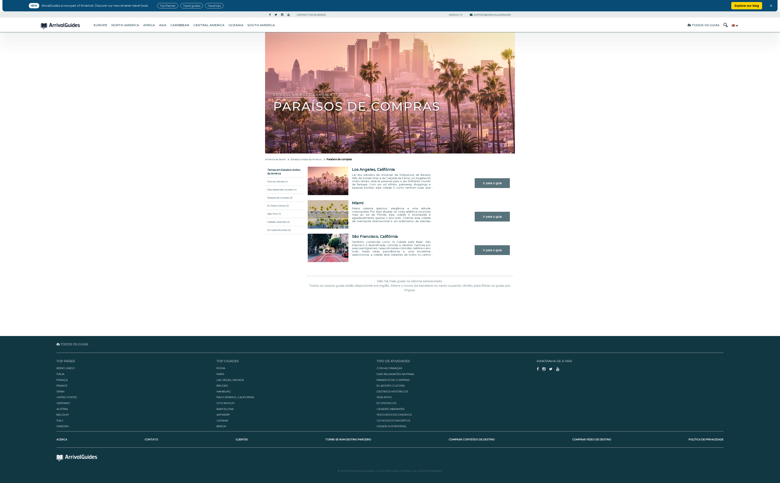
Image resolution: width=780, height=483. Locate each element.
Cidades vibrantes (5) (278, 221)
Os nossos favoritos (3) (279, 230)
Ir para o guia (492, 183)
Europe (100, 25)
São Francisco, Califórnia (375, 236)
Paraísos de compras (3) (279, 197)
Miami (357, 203)
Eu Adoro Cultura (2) (278, 205)
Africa (149, 25)
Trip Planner (168, 5)
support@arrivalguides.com (492, 14)
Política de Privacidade (706, 439)
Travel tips (214, 5)
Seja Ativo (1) (274, 213)
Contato (151, 439)
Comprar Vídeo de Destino (591, 439)
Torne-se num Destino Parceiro (348, 439)
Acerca (61, 439)
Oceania (236, 25)
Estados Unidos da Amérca (306, 159)
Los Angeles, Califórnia (373, 169)
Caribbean (179, 25)
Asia (162, 25)
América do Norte (275, 159)
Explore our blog (746, 6)
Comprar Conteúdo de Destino (472, 439)
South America (261, 25)
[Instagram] (282, 14)
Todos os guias (705, 25)
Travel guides (191, 5)
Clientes (242, 439)
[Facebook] (270, 14)
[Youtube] (288, 14)
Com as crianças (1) (277, 181)
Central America (208, 25)
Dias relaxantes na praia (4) (282, 189)
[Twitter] (276, 14)
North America (125, 25)
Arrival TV (456, 14)
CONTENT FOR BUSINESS (311, 14)
